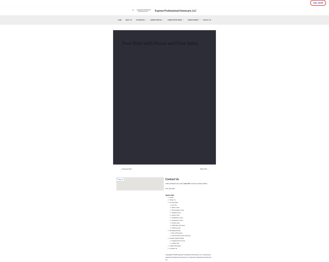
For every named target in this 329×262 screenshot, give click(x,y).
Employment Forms (178, 241)
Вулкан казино (133, 49)
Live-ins (174, 205)
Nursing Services (156, 20)
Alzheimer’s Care (177, 218)
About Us (129, 20)
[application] (145, 20)
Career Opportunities (174, 20)
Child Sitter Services (178, 225)
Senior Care (175, 208)
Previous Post (126, 169)
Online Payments (193, 20)
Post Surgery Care (178, 210)
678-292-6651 (170, 189)
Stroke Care (176, 223)
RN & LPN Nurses (177, 233)
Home (119, 20)
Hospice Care (176, 213)
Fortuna (125, 141)
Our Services (140, 20)
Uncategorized (128, 39)
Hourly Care (175, 215)
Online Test (175, 243)
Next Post (204, 169)
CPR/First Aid (176, 228)
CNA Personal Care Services (181, 236)
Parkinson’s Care (177, 220)
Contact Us (207, 20)
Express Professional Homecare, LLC (175, 10)
